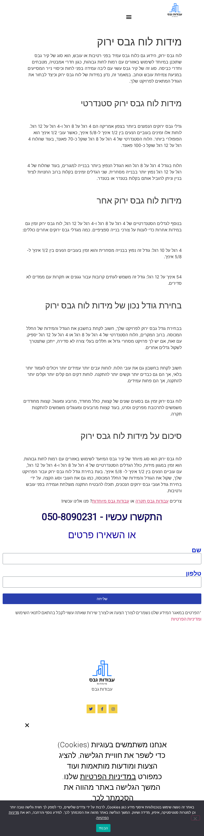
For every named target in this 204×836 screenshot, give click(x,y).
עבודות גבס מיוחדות (110, 501)
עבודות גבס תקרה (151, 501)
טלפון (193, 573)
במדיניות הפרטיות (108, 776)
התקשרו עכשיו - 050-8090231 (102, 517)
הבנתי (103, 828)
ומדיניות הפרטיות (186, 618)
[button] (129, 16)
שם (196, 550)
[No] (195, 818)
